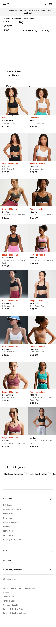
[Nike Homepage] (7, 4)
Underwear (16, 18)
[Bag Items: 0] (50, 4)
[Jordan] (42, 421)
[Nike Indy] (42, 147)
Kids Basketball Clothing (38, 474)
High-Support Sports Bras (13, 474)
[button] (18, 86)
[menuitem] (7, 592)
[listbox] (47, 30)
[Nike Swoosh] (14, 101)
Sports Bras (29, 18)
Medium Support (15, 71)
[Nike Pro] (14, 192)
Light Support (13, 75)
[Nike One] (14, 147)
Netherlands (11, 579)
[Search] (45, 4)
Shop (30, 13)
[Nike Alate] (14, 284)
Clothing (6, 18)
